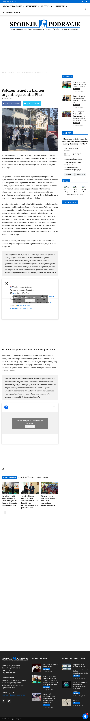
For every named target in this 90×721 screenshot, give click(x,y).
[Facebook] (82, 1)
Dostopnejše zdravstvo (74, 159)
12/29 (84, 190)
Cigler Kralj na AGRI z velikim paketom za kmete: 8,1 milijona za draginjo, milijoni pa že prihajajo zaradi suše (9, 500)
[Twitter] (86, 1)
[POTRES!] (66, 702)
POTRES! (76, 700)
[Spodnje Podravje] (45, 25)
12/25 (75, 190)
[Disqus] (30, 551)
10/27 (66, 190)
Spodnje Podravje (12, 6)
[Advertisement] (45, 51)
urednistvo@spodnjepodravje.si (13, 695)
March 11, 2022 (51, 299)
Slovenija (46, 6)
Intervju (60, 6)
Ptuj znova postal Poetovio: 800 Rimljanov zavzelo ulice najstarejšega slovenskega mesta (49, 500)
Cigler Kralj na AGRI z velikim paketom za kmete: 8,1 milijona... (80, 84)
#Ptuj (14, 293)
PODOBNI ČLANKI (9, 477)
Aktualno (31, 6)
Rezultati (81, 174)
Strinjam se (30, 300)
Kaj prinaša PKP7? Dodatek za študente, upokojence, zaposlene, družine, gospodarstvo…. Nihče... (80, 669)
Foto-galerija (10, 12)
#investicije (27, 305)
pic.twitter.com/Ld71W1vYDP (21, 308)
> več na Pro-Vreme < (75, 194)
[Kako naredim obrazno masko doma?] (36, 668)
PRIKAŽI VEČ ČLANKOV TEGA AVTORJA (33, 477)
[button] (85, 9)
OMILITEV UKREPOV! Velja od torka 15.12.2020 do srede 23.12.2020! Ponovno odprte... (80, 687)
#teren (19, 305)
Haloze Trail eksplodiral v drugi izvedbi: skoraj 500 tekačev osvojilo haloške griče (49, 698)
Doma (4, 72)
